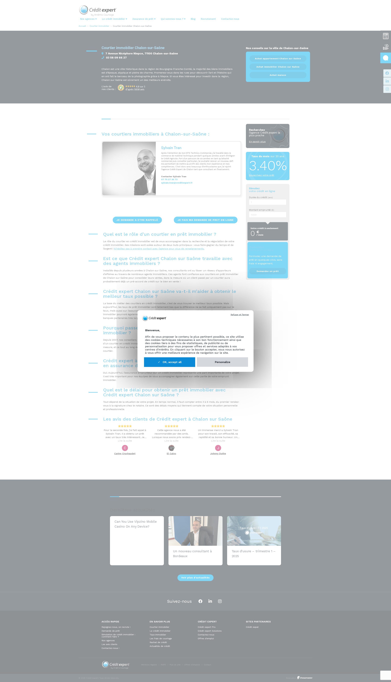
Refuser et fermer (240, 314)
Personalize (222, 362)
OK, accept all (171, 362)
